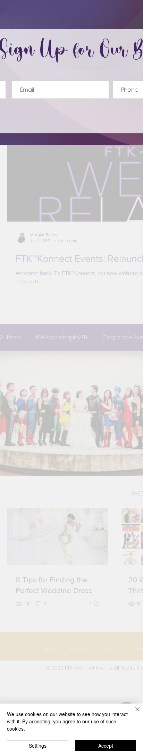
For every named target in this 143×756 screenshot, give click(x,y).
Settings (38, 745)
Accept (105, 745)
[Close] (133, 713)
